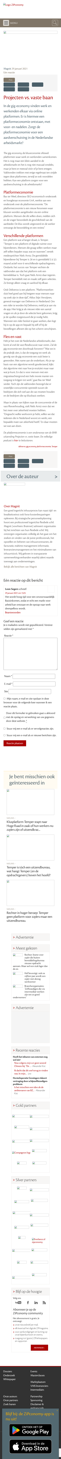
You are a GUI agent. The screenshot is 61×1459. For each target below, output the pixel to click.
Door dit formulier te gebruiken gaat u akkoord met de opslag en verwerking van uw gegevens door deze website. (30, 717)
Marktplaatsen (38, 1382)
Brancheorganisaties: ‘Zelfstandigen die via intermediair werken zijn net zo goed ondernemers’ (29, 992)
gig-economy (31, 446)
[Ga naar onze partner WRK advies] (39, 1278)
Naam (8, 676)
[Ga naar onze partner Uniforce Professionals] (39, 1265)
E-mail (8, 684)
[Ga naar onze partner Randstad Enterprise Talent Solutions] (21, 1191)
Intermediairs (37, 1389)
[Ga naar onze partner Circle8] (21, 1129)
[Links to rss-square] (44, 1303)
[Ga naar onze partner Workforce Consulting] (39, 1204)
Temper (54, 446)
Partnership (36, 1396)
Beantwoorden (13, 612)
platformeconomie (44, 446)
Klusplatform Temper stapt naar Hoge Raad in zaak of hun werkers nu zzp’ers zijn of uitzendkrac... (30, 826)
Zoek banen (9, 1404)
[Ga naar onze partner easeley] (39, 1191)
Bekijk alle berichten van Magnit (20, 566)
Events (33, 1371)
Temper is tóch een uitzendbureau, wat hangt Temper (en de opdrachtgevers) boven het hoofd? (29, 871)
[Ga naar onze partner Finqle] (21, 1117)
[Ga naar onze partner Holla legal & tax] (39, 1228)
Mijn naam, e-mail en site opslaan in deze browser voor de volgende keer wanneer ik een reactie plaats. (28, 702)
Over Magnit (12, 506)
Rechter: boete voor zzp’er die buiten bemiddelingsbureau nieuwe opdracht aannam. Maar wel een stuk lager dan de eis (30, 962)
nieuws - (11, 817)
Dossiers (7, 1371)
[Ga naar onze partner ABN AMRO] (39, 1216)
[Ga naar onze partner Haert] (21, 1228)
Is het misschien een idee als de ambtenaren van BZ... (29, 1090)
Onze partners (10, 1400)
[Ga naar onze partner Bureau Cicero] (21, 1265)
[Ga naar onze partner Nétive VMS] (21, 1241)
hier (16, 440)
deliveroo (22, 446)
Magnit (7, 68)
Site (6, 691)
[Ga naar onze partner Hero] (39, 1166)
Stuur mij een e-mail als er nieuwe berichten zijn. (31, 735)
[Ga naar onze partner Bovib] (39, 1141)
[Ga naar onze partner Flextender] (39, 1129)
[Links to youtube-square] (18, 1303)
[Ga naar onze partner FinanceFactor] (39, 1117)
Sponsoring (36, 1400)
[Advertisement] (30, 1027)
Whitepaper (9, 1379)
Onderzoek (9, 1375)
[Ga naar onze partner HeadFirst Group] (39, 1154)
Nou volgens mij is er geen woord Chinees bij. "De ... (30, 1064)
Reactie (8, 635)
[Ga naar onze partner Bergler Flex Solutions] (21, 1278)
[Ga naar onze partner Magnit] (21, 1141)
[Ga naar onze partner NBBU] (21, 1253)
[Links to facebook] (28, 1303)
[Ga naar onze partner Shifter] (21, 1216)
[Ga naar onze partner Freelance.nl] (39, 1241)
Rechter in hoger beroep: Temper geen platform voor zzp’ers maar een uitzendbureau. (29, 917)
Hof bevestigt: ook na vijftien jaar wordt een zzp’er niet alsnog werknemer (35, 977)
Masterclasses (37, 1375)
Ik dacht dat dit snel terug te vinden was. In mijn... (31, 1072)
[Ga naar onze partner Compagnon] (21, 1154)
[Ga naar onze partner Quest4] (21, 1204)
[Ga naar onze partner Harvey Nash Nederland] (21, 1166)
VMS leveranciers (39, 1386)
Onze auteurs (10, 1396)
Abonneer (39, 1347)
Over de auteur (22, 476)
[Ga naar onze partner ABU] (39, 1253)
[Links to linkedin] (36, 1303)
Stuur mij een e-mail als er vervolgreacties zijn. (30, 728)
